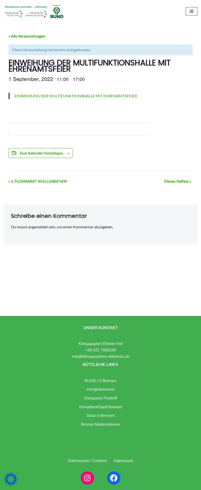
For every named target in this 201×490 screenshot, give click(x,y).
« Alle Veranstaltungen (27, 36)
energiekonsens (100, 389)
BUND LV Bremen (100, 381)
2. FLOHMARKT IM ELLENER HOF (38, 181)
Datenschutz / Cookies (87, 461)
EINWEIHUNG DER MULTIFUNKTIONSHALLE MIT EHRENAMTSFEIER (75, 95)
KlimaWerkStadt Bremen (100, 407)
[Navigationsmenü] (191, 11)
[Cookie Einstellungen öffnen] (11, 483)
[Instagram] (87, 478)
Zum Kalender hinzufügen (41, 153)
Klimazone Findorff (100, 398)
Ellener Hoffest (177, 181)
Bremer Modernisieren (100, 424)
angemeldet (38, 226)
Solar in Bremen (101, 415)
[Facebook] (113, 478)
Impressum (123, 461)
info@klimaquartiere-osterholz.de (100, 356)
